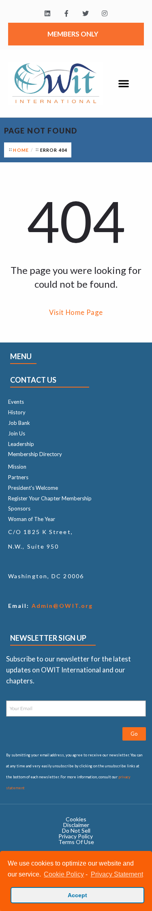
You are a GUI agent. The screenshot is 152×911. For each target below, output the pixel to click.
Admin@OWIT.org (61, 605)
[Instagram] (104, 13)
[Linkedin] (48, 13)
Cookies (76, 819)
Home (21, 150)
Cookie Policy (64, 874)
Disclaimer (76, 824)
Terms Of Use (76, 841)
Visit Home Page (76, 312)
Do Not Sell (76, 830)
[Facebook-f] (67, 13)
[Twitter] (86, 13)
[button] (123, 83)
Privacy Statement (117, 874)
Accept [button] (77, 895)
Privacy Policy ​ (76, 836)
